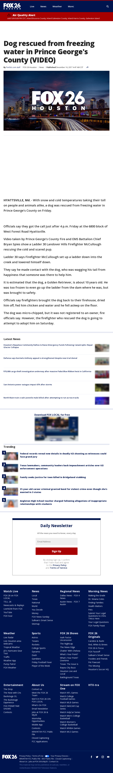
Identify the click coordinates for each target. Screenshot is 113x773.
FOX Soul (8, 615)
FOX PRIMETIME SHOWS (11, 707)
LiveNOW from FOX (13, 608)
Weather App (10, 660)
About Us (38, 685)
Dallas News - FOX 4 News (70, 597)
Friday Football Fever (42, 662)
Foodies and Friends (98, 658)
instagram (102, 757)
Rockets (35, 644)
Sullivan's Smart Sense (42, 620)
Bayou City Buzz (68, 667)
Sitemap (36, 623)
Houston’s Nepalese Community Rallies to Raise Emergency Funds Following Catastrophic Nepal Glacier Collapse (48, 346)
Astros (35, 637)
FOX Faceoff (94, 651)
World (34, 606)
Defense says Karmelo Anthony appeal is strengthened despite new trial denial (40, 358)
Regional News (70, 591)
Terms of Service (58, 567)
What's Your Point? (69, 654)
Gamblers (36, 658)
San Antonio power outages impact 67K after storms (28, 384)
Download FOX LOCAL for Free (52, 414)
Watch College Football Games (67, 697)
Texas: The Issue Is (69, 664)
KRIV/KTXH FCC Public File (42, 733)
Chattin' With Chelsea (70, 650)
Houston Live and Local (68, 672)
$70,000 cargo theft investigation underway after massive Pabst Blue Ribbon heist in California (47, 371)
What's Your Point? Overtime (69, 659)
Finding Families (95, 602)
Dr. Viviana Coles (96, 599)
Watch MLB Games (69, 702)
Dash (34, 655)
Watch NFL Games (69, 692)
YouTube (8, 612)
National (36, 602)
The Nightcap (66, 643)
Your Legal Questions (98, 622)
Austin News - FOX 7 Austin (70, 603)
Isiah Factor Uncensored (66, 638)
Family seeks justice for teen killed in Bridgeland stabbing (53, 477)
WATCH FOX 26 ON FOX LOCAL (41, 700)
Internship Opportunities (38, 719)
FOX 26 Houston (30, 67)
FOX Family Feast (96, 625)
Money (35, 613)
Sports (36, 633)
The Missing (94, 665)
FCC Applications (40, 741)
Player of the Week (41, 665)
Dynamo (36, 651)
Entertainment (13, 685)
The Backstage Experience (11, 701)
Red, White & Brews (97, 644)
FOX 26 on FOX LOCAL (11, 597)
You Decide (37, 609)
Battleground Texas (69, 677)
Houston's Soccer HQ (98, 669)
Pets (90, 609)
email (108, 757)
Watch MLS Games (69, 731)
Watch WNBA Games (70, 728)
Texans (35, 641)
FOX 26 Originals (94, 635)
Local (34, 595)
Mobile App (37, 724)
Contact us (37, 689)
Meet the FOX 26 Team (40, 694)
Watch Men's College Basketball (70, 717)
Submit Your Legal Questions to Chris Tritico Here (97, 616)
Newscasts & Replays (14, 605)
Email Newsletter (40, 708)
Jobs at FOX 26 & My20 (40, 713)
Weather (9, 633)
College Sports (39, 648)
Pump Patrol (9, 664)
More (71, 6)
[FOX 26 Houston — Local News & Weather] (13, 6)
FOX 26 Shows (69, 633)
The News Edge (67, 647)
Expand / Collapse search (107, 6)
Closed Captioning (40, 738)
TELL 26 (7, 601)
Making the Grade (96, 595)
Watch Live (11, 591)
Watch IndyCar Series (70, 712)
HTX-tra (93, 685)
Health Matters (95, 606)
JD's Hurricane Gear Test (13, 652)
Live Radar (9, 637)
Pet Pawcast (94, 662)
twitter (97, 757)
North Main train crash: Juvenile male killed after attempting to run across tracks (41, 397)
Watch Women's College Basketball (69, 723)
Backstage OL (10, 696)
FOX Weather (10, 667)
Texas (35, 599)
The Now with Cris (12, 692)
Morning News (98, 591)
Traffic (7, 657)
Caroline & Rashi (96, 641)
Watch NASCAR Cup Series (69, 707)
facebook (91, 757)
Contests (8, 712)
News (41, 67)
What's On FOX (39, 705)
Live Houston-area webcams (12, 642)
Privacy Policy (60, 565)
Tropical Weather (12, 647)
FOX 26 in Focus (96, 648)
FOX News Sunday (40, 616)
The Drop (8, 689)
